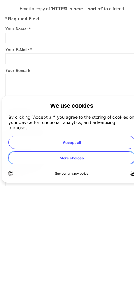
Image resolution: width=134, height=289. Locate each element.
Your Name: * (18, 29)
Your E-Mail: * (18, 49)
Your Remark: (18, 70)
